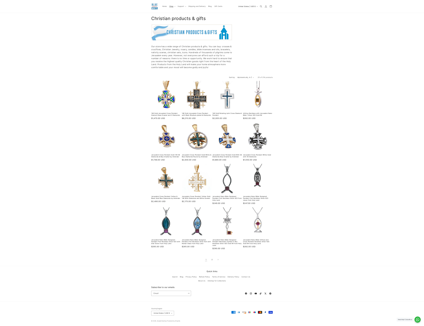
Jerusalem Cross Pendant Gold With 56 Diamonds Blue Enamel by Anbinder (227, 156)
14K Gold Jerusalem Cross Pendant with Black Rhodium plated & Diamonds (196, 114)
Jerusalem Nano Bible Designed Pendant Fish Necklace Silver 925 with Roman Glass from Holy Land (196, 241)
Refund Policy (204, 277)
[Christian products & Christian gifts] (191, 41)
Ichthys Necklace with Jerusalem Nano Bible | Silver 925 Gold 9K (257, 114)
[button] (172, 6)
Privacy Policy (191, 277)
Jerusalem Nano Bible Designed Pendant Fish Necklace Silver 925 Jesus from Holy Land (255, 198)
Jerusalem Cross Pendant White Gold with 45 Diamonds (257, 156)
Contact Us (245, 277)
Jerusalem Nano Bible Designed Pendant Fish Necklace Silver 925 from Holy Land (227, 198)
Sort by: (232, 77)
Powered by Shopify (173, 321)
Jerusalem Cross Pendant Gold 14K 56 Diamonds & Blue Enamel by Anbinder (165, 156)
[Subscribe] (188, 293)
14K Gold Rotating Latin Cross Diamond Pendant (227, 114)
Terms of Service (218, 277)
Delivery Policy (233, 277)
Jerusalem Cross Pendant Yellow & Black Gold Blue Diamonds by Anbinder (165, 197)
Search (175, 277)
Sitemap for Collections (217, 281)
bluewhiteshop (162, 321)
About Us (201, 281)
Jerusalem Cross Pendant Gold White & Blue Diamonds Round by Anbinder (196, 156)
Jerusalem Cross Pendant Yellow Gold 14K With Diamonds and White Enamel (196, 197)
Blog (181, 277)
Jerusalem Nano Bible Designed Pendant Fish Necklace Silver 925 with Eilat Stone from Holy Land (165, 241)
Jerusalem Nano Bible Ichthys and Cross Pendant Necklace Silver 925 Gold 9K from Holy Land (256, 241)
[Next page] (218, 259)
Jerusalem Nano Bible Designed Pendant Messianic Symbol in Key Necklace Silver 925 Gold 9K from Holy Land (226, 242)
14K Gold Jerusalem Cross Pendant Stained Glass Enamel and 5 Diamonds (165, 114)
